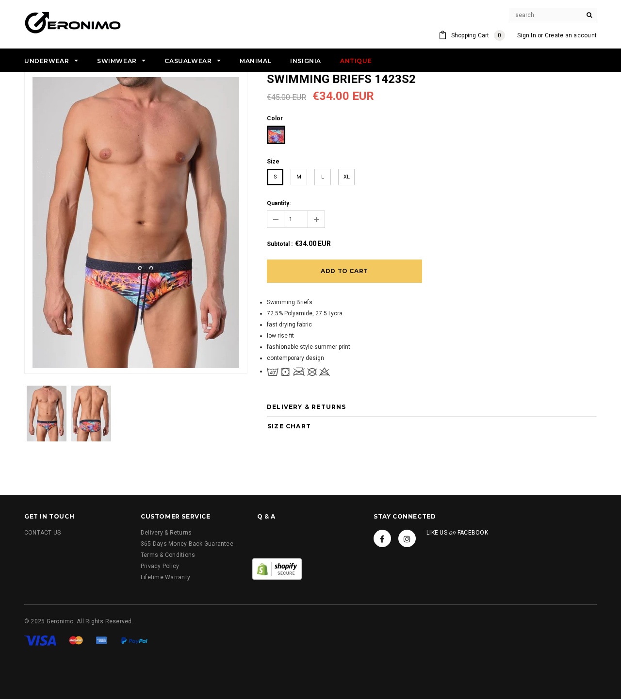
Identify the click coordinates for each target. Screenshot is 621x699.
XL (346, 177)
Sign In (526, 35)
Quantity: (279, 203)
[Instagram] (407, 538)
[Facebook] (382, 538)
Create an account (571, 35)
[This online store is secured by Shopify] (277, 568)
